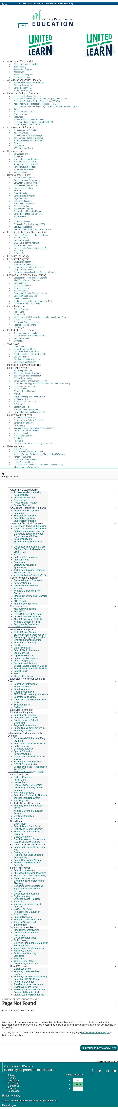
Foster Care (20, 780)
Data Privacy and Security (27, 842)
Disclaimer (13, 1080)
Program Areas (21, 559)
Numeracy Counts (23, 950)
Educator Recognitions (25, 515)
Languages (13, 1091)
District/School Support (22, 629)
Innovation (19, 901)
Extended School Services (27, 761)
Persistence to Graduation (27, 912)
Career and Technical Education (26, 523)
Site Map (12, 1088)
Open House (16, 821)
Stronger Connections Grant (28, 919)
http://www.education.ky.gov (95, 1032)
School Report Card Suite (27, 826)
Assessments (20, 500)
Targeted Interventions (25, 725)
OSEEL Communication (26, 764)
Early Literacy (21, 940)
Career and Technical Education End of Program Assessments (30, 529)
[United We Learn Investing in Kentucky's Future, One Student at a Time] (59, 45)
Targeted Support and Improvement (25, 923)
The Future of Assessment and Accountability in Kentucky (29, 990)
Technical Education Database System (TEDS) (29, 571)
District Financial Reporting (27, 640)
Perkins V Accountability (26, 557)
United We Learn (18, 966)
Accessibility (14, 1083)
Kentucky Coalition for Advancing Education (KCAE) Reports (39, 454)
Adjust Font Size (74, 1074)
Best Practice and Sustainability (30, 875)
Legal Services (21, 653)
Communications (18, 606)
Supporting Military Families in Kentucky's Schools (29, 729)
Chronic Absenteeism (25, 878)
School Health (21, 671)
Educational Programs (21, 712)
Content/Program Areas (26, 938)
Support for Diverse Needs (27, 860)
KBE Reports (20, 601)
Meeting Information (24, 692)
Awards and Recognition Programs (28, 508)
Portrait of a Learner (24, 982)
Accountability (21, 495)
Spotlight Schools (23, 917)
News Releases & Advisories (28, 614)
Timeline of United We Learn (28, 984)
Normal (78, 1084)
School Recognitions (24, 518)
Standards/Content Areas (23, 927)
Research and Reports (25, 502)
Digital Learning (22, 896)
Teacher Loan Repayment (27, 798)
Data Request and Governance (29, 839)
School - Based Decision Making (30, 666)
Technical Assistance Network (29, 772)
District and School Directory (28, 829)
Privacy (12, 1075)
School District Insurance (26, 650)
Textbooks (19, 958)
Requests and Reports (25, 663)
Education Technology (25, 642)
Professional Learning (25, 953)
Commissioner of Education (24, 578)
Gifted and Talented (24, 748)
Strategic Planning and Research (28, 140)
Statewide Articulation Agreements (25, 566)
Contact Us (13, 1086)
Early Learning (21, 746)
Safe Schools (20, 914)
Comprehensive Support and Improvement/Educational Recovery (42, 383)
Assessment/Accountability (24, 490)
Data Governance (23, 837)
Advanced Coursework (25, 717)
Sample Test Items (23, 505)
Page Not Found (11, 476)
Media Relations (22, 627)
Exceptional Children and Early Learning (25, 734)
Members (18, 818)
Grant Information (22, 647)
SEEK (17, 673)
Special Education (23, 751)
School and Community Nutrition (30, 795)
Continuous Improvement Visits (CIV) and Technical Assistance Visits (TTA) (46, 106)
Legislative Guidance (24, 655)
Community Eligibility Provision (29, 637)
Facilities (18, 645)
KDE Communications (25, 609)
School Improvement (20, 868)
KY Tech (18, 554)
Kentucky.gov (9, 1105)
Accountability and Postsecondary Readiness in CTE (28, 541)
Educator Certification (25, 697)
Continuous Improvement (26, 893)
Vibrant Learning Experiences (26, 467)
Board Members (22, 689)
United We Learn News (25, 987)
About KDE (19, 611)
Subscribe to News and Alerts (99, 1048)
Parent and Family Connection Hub (28, 844)
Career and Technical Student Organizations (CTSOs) (29, 535)
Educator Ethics (22, 704)
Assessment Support (24, 497)
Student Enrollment (23, 676)
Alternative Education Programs (30, 873)
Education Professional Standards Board (31, 235)
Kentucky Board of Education (25, 803)
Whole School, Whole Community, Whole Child (33, 443)
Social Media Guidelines (26, 624)
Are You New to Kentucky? (27, 616)
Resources (19, 562)
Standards (19, 956)
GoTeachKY (20, 707)
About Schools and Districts (28, 619)
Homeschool (20, 782)
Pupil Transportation (24, 660)
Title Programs (21, 800)
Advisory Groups (22, 583)
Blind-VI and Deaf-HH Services (29, 743)
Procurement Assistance (26, 658)
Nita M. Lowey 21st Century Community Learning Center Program (41, 317)
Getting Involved (22, 852)
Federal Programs (19, 774)
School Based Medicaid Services (28, 214)
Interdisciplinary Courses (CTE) (30, 575)
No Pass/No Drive (23, 909)
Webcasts (19, 598)
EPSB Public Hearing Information (31, 694)
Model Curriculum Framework (29, 948)
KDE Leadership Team (25, 603)
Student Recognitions (25, 521)
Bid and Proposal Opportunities (30, 635)
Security (12, 1078)
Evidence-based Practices (25, 391)
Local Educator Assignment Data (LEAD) (31, 248)
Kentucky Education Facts (27, 622)
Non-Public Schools (24, 793)
